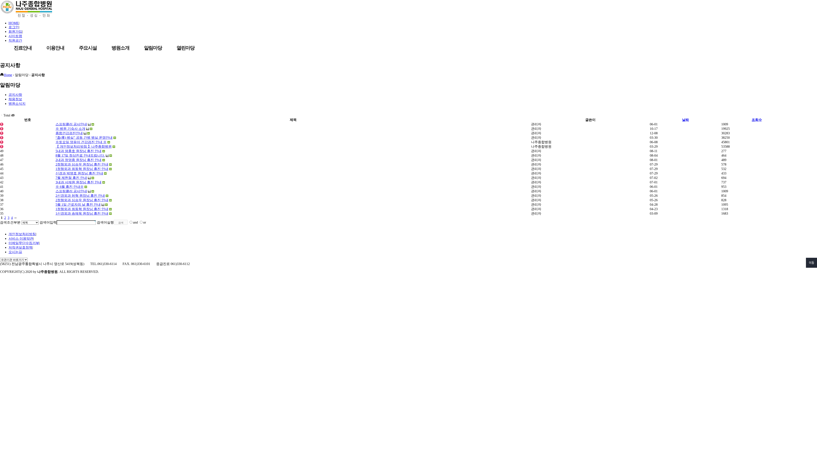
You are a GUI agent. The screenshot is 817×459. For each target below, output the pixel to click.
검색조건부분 (10, 222)
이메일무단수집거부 (24, 243)
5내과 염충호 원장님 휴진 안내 (78, 151)
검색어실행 (105, 222)
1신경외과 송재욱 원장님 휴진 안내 (82, 213)
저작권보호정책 (20, 247)
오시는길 (15, 252)
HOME (14, 23)
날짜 (685, 120)
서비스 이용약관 (21, 238)
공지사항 (15, 94)
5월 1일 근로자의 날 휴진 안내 (78, 204)
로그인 (14, 27)
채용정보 (15, 99)
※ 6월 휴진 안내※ (70, 186)
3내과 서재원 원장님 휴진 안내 (78, 182)
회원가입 (15, 31)
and (135, 222)
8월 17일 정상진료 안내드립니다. (80, 155)
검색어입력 (48, 222)
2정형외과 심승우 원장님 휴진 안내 (82, 164)
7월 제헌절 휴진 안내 (71, 178)
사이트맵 (15, 36)
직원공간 (15, 40)
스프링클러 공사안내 (71, 191)
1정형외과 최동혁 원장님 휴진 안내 (82, 169)
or (144, 222)
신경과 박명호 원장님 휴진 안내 (79, 173)
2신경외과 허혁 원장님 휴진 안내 (80, 195)
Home (8, 75)
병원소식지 (17, 103)
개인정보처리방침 (22, 234)
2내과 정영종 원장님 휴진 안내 (78, 160)
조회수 (757, 120)
